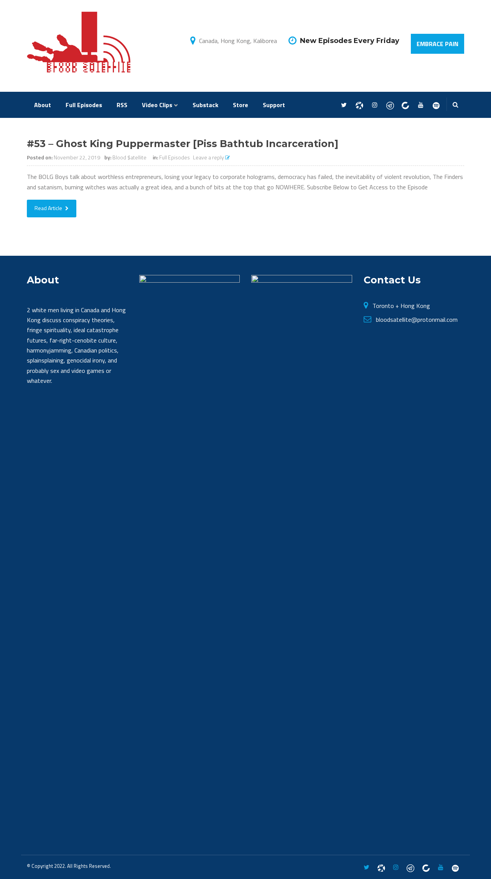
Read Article (49, 208)
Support (274, 104)
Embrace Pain (437, 43)
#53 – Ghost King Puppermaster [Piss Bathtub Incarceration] (182, 143)
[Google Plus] (390, 105)
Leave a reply (209, 157)
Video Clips (157, 104)
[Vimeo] (436, 105)
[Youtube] (420, 105)
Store (240, 104)
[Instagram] (374, 105)
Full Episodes (84, 104)
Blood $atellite (129, 157)
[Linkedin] (405, 105)
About (42, 104)
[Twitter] (344, 105)
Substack (205, 104)
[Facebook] (359, 105)
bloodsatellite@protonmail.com (417, 319)
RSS (122, 104)
